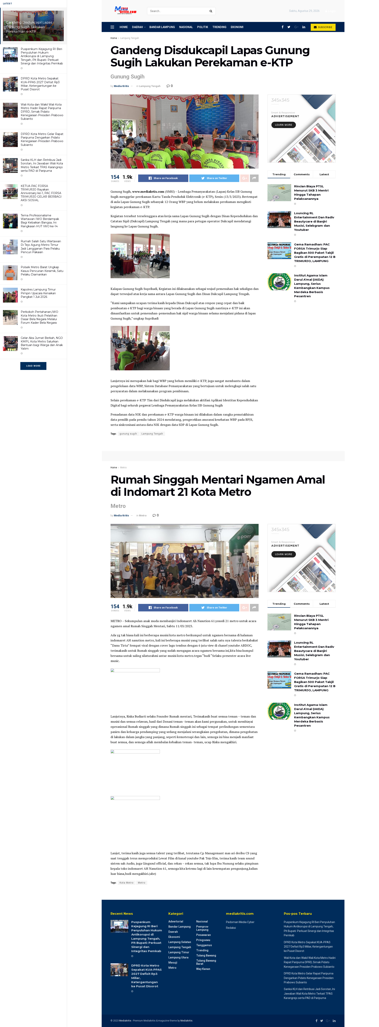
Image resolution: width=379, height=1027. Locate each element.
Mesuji (172, 962)
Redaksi (231, 927)
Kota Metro (126, 882)
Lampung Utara (178, 957)
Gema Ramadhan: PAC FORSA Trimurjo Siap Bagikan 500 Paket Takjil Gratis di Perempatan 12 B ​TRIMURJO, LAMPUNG (314, 252)
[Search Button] (212, 11)
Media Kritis (121, 86)
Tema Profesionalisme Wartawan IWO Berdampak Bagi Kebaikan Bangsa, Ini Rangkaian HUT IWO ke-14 (40, 221)
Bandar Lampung (162, 27)
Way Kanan (203, 968)
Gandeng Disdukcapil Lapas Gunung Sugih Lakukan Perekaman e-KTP (29, 26)
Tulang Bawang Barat (206, 962)
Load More (33, 366)
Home (124, 27)
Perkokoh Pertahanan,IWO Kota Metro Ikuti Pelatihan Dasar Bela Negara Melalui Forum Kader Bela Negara (39, 317)
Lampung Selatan (179, 942)
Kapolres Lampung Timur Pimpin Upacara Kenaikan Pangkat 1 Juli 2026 (38, 293)
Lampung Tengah (129, 38)
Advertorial (175, 921)
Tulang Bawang (206, 955)
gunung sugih (128, 433)
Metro (123, 467)
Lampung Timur (178, 952)
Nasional (186, 27)
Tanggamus (204, 945)
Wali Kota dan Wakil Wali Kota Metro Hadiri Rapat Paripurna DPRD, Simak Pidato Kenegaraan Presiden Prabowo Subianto (42, 112)
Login (331, 11)
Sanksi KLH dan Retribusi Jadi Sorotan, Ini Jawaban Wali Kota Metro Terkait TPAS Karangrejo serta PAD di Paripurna (42, 165)
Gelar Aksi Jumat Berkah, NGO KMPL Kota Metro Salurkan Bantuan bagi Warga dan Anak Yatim (42, 343)
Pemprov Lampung (202, 928)
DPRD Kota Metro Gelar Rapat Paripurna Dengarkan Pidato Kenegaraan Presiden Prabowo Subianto (42, 139)
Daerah (137, 27)
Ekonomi (237, 27)
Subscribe (324, 27)
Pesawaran (203, 934)
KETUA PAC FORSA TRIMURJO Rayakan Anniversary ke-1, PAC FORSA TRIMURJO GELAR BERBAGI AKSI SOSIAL (41, 193)
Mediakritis (125, 1020)
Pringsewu (203, 940)
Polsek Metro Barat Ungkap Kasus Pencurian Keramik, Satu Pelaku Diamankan (42, 270)
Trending (219, 27)
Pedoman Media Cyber (240, 922)
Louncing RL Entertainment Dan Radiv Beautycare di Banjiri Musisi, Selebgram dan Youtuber (314, 221)
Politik (202, 27)
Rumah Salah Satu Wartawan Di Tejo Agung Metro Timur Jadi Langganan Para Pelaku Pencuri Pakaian (41, 247)
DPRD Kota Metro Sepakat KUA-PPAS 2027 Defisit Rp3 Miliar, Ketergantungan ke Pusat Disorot (40, 84)
